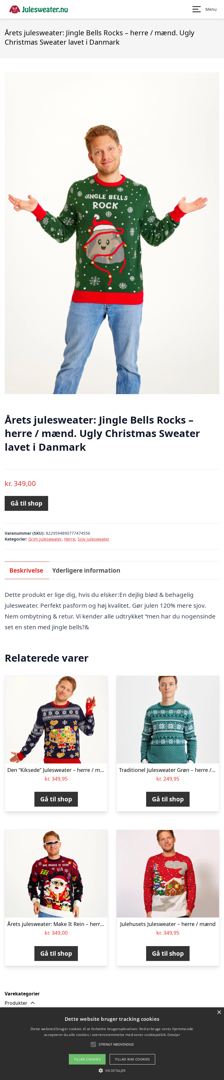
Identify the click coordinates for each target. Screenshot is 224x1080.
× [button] (219, 1012)
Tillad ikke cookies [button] (132, 1059)
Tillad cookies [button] (87, 1059)
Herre (69, 539)
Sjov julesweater (93, 539)
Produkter (16, 1003)
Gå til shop (26, 503)
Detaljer (173, 1034)
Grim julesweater (45, 539)
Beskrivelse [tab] (26, 570)
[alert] (112, 1043)
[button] (116, 1044)
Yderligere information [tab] (86, 570)
